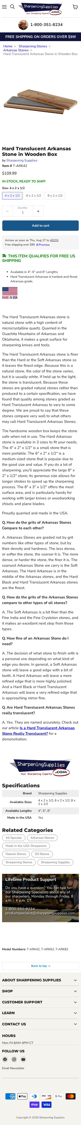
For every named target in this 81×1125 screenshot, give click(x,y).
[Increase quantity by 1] (38, 211)
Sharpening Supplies (21, 160)
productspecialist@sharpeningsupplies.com (40, 913)
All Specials (14, 838)
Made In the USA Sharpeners (26, 846)
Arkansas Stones (16, 50)
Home (7, 46)
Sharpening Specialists (30, 892)
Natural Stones (16, 854)
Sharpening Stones (33, 46)
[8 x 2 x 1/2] (55, 200)
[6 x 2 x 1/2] (34, 200)
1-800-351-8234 (20, 908)
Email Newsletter (13, 1068)
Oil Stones (42, 854)
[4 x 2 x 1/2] (12, 200)
